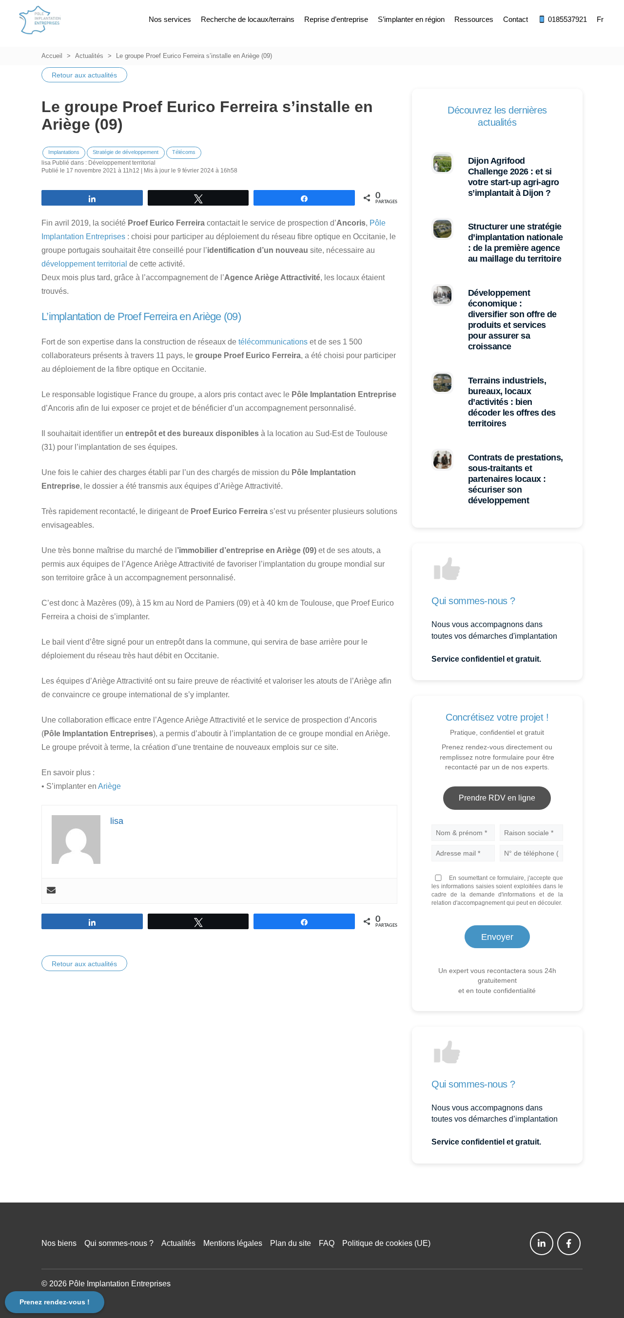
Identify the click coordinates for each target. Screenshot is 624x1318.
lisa (46, 162)
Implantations (63, 152)
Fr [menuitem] (600, 19)
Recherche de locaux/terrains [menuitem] (247, 19)
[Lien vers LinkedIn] (541, 1243)
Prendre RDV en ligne (497, 798)
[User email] (51, 891)
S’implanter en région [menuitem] (411, 19)
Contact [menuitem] (515, 19)
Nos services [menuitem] (170, 19)
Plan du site (290, 1243)
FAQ (326, 1243)
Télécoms (183, 152)
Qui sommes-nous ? (119, 1243)
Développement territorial (122, 162)
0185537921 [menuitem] (566, 19)
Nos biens (59, 1243)
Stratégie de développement (125, 152)
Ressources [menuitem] (473, 19)
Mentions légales (232, 1243)
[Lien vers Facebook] (569, 1243)
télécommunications (273, 342)
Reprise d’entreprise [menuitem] (336, 19)
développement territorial (84, 264)
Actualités (89, 55)
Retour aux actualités (84, 75)
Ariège (109, 786)
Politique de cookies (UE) (386, 1243)
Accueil (51, 55)
